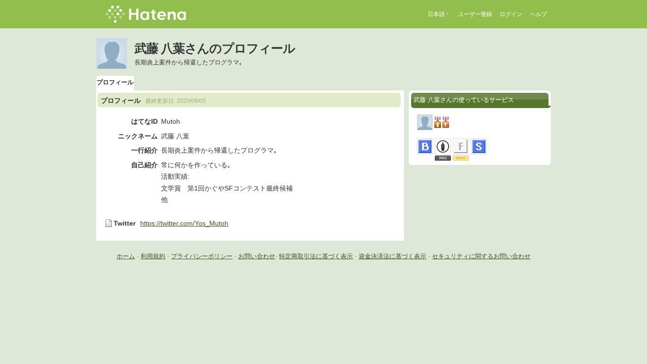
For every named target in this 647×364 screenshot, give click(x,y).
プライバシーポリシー (202, 256)
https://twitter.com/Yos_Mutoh (184, 223)
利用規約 (153, 256)
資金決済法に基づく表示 (392, 256)
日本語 (436, 14)
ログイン (511, 14)
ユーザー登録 (475, 14)
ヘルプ (538, 14)
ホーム (126, 256)
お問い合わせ (256, 256)
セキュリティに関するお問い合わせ (481, 256)
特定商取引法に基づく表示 (316, 256)
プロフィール (115, 82)
